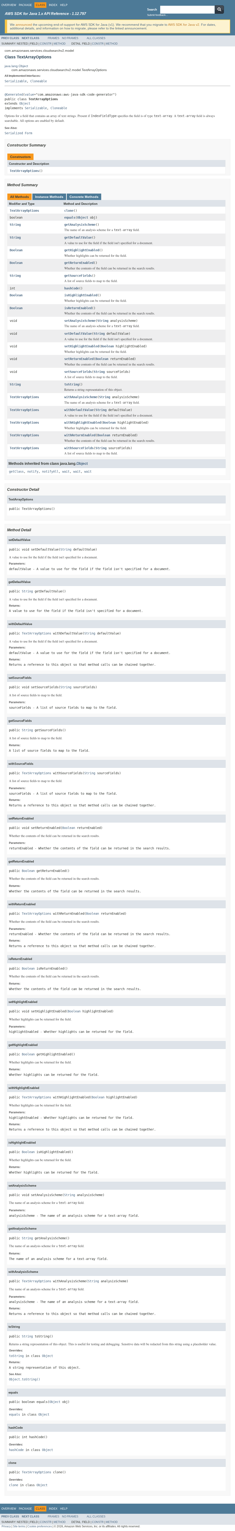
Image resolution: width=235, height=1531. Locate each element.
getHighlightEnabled (81, 250)
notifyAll (50, 471)
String (15, 224)
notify (32, 471)
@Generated (14, 94)
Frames (53, 38)
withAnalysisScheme (80, 397)
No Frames (70, 38)
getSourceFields (78, 275)
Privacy (6, 1526)
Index (53, 5)
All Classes (96, 38)
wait (66, 471)
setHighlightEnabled (81, 346)
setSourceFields (78, 372)
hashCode (71, 288)
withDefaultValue (79, 410)
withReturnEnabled (79, 435)
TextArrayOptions (24, 171)
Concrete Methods (84, 197)
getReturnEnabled (79, 263)
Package (25, 5)
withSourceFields (79, 448)
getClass (16, 471)
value (29, 94)
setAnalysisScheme (79, 321)
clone (68, 210)
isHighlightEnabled (80, 295)
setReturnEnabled (79, 359)
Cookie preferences (39, 1526)
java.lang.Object (16, 66)
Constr (46, 43)
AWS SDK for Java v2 (183, 24)
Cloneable (38, 81)
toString (71, 384)
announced (24, 24)
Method (60, 43)
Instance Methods (49, 197)
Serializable (16, 81)
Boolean (16, 250)
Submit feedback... (157, 15)
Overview (8, 5)
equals (69, 217)
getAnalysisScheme (79, 224)
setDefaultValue (78, 333)
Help (63, 5)
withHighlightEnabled (82, 422)
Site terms (19, 1526)
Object (24, 103)
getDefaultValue (78, 237)
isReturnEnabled (78, 308)
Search (152, 9)
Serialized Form (18, 133)
